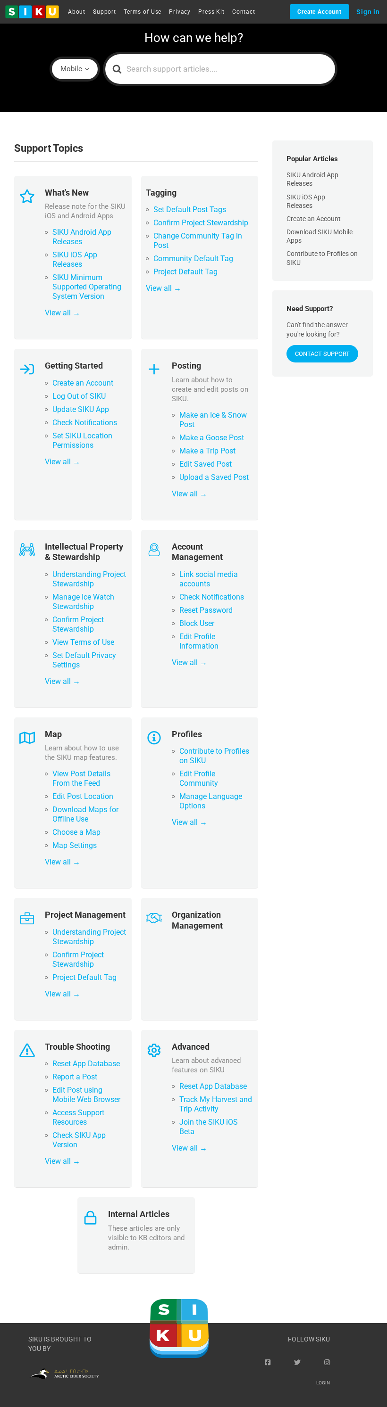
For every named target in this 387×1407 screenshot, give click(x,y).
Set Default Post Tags (189, 209)
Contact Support (322, 353)
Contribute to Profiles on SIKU (214, 756)
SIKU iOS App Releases (74, 259)
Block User (196, 623)
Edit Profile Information (199, 641)
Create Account (319, 11)
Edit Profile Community (198, 778)
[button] (32, 12)
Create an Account (82, 382)
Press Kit (211, 11)
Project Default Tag (185, 271)
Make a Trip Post (207, 450)
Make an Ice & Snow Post (213, 420)
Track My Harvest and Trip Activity (215, 1104)
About (76, 11)
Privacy (180, 11)
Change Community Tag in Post (197, 240)
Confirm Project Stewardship (200, 222)
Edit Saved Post (205, 464)
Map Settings (74, 845)
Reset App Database (86, 1063)
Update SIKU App (80, 409)
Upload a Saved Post (214, 477)
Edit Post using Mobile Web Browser (86, 1095)
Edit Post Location (82, 796)
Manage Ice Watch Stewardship (83, 601)
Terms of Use (142, 11)
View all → (62, 312)
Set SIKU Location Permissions (82, 440)
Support (104, 11)
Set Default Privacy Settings (84, 660)
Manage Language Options (210, 801)
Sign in (368, 12)
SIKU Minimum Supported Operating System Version (86, 287)
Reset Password (206, 610)
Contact (243, 11)
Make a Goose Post (211, 437)
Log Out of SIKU (79, 396)
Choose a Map (76, 832)
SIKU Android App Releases (81, 237)
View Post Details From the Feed (81, 778)
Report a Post (74, 1076)
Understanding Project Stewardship (89, 579)
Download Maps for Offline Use (85, 814)
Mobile (71, 69)
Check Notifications (84, 422)
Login (323, 1382)
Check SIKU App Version (79, 1140)
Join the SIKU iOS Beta (208, 1127)
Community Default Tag (193, 258)
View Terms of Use (83, 642)
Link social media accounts (208, 579)
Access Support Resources (78, 1117)
